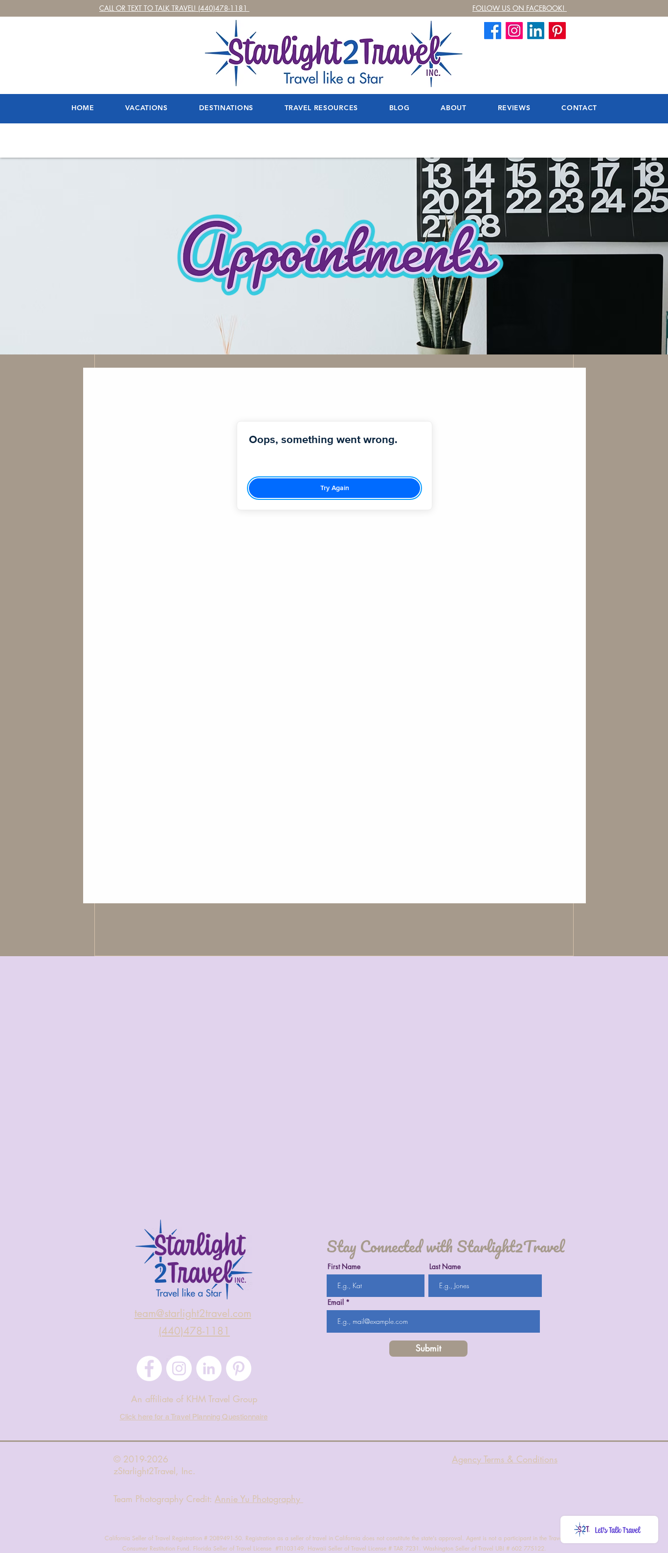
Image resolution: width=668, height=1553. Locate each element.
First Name (344, 1266)
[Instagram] (179, 1368)
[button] (453, 108)
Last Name (445, 1266)
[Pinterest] (238, 1368)
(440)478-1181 (194, 1331)
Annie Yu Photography (259, 1499)
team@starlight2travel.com (192, 1313)
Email (336, 1302)
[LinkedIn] (535, 30)
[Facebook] (492, 30)
